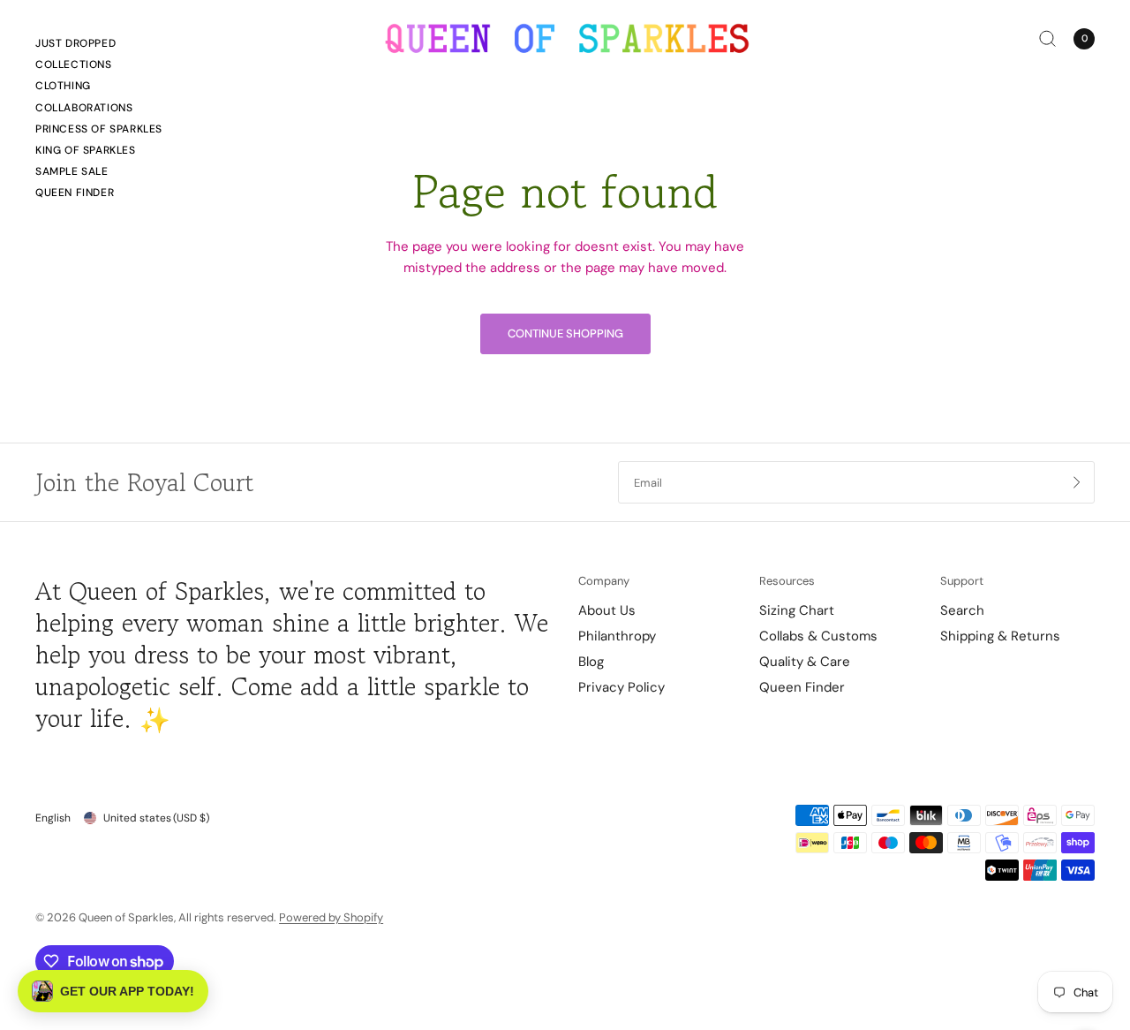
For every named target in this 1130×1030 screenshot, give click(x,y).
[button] (113, 991)
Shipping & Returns (1000, 636)
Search (962, 610)
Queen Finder (74, 193)
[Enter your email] (1077, 482)
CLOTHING (63, 86)
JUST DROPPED (75, 43)
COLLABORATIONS (83, 108)
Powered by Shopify (331, 917)
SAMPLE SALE (72, 171)
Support (961, 581)
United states (156, 818)
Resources (787, 581)
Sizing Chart (796, 610)
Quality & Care (804, 661)
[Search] (1047, 38)
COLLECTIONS (73, 64)
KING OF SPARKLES (85, 150)
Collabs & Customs (818, 636)
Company (603, 581)
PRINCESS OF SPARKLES (98, 129)
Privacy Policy (621, 687)
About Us (607, 610)
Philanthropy (617, 636)
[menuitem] (98, 46)
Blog (591, 661)
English (53, 818)
